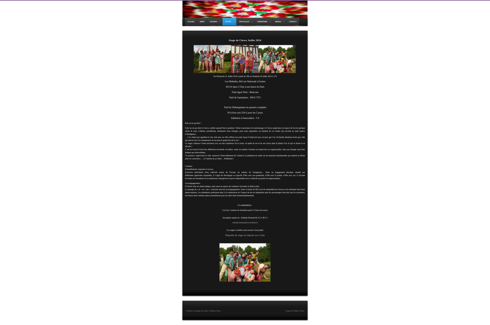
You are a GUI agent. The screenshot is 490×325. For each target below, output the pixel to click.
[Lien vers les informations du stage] (245, 262)
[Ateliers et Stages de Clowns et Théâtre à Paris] (245, 13)
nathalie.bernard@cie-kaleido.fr (245, 222)
